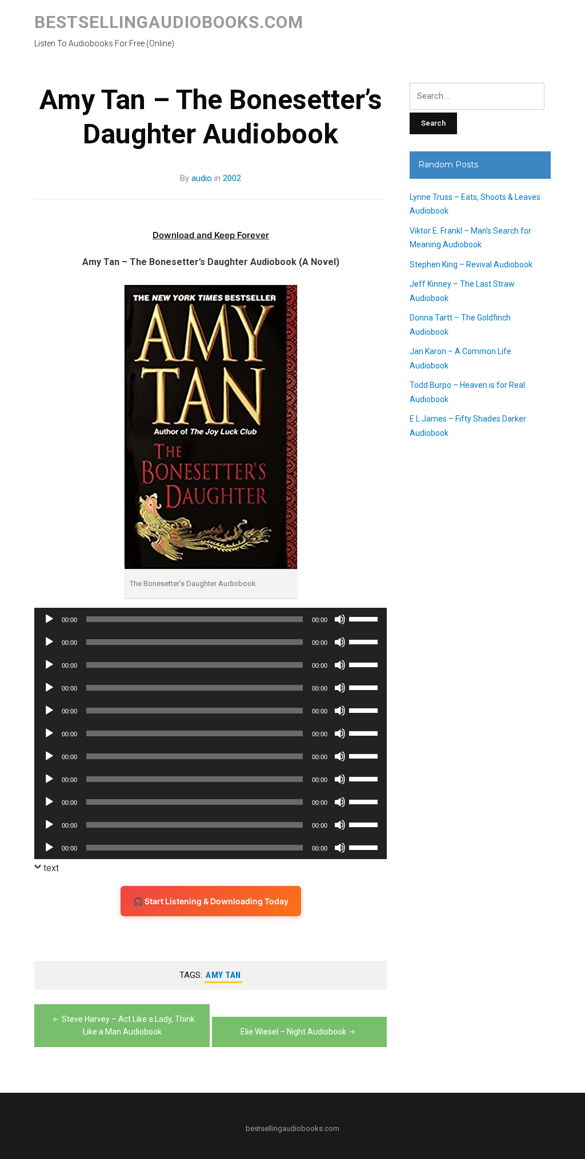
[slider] (365, 618)
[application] (210, 619)
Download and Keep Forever (211, 235)
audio (201, 178)
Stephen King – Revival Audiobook (471, 264)
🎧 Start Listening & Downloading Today (211, 901)
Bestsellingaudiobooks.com (168, 22)
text (51, 868)
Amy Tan (223, 975)
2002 (232, 178)
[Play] (49, 619)
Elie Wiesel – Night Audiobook (293, 1031)
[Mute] (340, 619)
